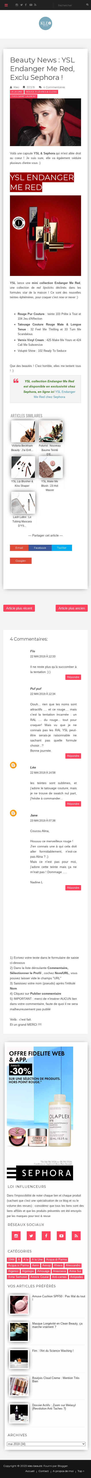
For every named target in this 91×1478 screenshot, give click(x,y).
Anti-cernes (59, 1277)
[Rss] (76, 1235)
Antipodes (76, 1277)
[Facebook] (46, 1235)
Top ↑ (81, 1471)
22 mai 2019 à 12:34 (42, 694)
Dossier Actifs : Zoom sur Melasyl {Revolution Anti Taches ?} (54, 1406)
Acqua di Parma (56, 1259)
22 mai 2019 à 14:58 (42, 772)
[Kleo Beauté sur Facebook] (26, 5)
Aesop (46, 1265)
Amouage (43, 1271)
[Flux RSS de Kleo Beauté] (35, 5)
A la (25, 1259)
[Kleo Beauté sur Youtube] (30, 5)
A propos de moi (63, 1471)
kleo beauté (35, 1466)
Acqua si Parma (18, 1265)
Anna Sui (75, 1271)
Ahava (58, 1265)
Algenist (13, 1271)
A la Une (16, 91)
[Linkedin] (16, 1235)
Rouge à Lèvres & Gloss (41, 91)
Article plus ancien (72, 608)
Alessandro (73, 1265)
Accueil (29, 1471)
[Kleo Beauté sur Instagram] (16, 5)
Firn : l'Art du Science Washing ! (53, 1350)
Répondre (73, 677)
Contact (43, 1471)
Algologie (28, 1271)
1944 (11, 1259)
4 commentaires (54, 87)
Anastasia (59, 1271)
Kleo (16, 87)
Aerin (35, 1265)
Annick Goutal (39, 1277)
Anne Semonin (17, 1277)
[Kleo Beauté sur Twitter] (21, 5)
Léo (33, 767)
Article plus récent (19, 608)
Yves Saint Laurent (23, 96)
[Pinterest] (61, 1235)
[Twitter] (31, 1235)
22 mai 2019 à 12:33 (42, 656)
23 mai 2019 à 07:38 (42, 820)
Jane (34, 815)
